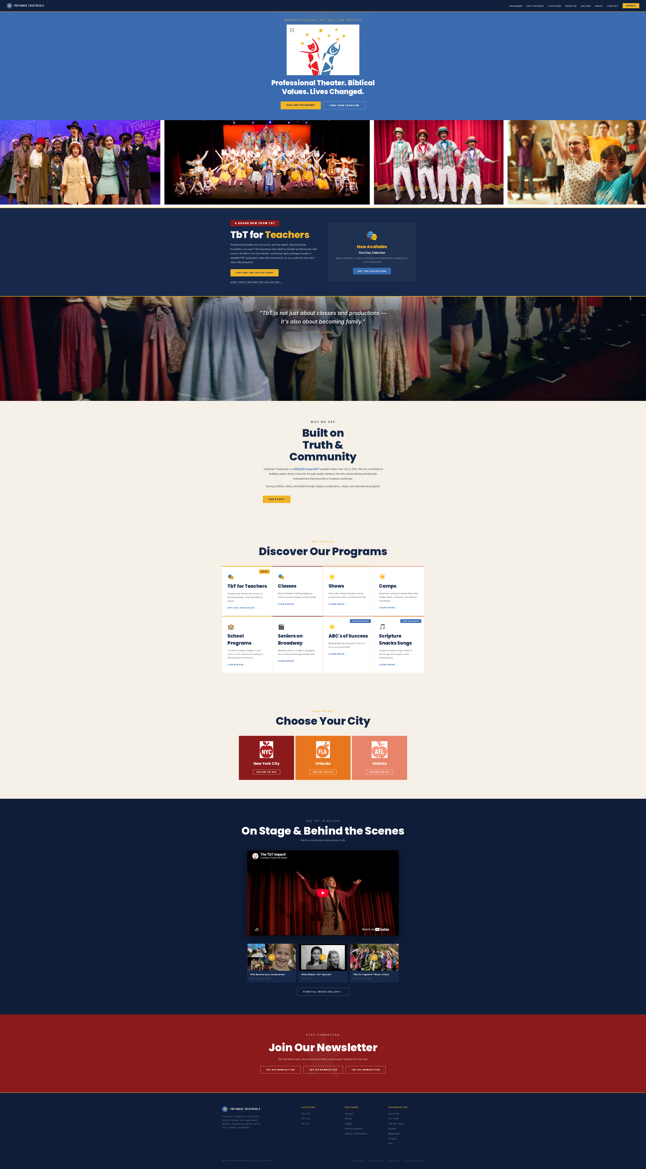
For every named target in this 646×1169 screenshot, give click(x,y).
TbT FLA (305, 1118)
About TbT (393, 1113)
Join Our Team (396, 1123)
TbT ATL (305, 1123)
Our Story (276, 499)
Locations (554, 6)
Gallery (586, 6)
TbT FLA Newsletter (323, 1070)
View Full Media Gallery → (323, 992)
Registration (394, 1133)
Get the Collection (372, 271)
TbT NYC (306, 1113)
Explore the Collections (254, 273)
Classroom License (414, 1161)
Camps (348, 1123)
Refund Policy (393, 1161)
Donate (631, 6)
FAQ (390, 1143)
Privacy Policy (375, 1161)
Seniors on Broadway (356, 1133)
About (599, 6)
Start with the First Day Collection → (256, 282)
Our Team (393, 1118)
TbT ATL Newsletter (365, 1070)
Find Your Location (344, 105)
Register (571, 6)
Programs (515, 6)
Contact (613, 6)
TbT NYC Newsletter (280, 1070)
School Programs (354, 1128)
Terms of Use (358, 1161)
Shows (348, 1118)
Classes (349, 1113)
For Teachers (535, 6)
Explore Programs (300, 105)
